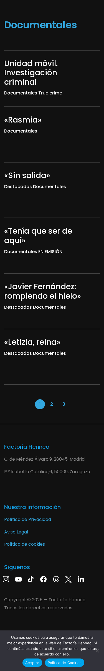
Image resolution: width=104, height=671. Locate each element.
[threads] (55, 579)
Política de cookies (24, 544)
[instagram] (6, 579)
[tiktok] (30, 579)
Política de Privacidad (27, 519)
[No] (97, 650)
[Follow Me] (68, 579)
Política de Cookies (65, 662)
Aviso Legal (16, 532)
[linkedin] (80, 579)
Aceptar (32, 662)
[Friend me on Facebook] (43, 579)
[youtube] (18, 579)
